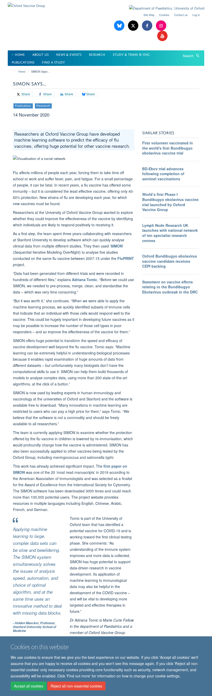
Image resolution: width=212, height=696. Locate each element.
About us (40, 54)
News (22, 71)
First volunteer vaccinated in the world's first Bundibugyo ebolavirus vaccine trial (167, 148)
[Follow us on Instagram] (161, 25)
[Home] (12, 71)
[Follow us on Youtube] (162, 36)
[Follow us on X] (133, 25)
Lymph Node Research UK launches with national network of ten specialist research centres (170, 233)
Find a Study (53, 61)
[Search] (197, 55)
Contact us (181, 15)
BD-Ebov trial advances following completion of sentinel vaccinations (163, 173)
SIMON (117, 246)
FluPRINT (125, 258)
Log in (196, 15)
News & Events (68, 54)
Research (97, 54)
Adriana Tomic (84, 279)
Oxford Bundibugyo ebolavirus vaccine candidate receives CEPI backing (169, 261)
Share (25, 94)
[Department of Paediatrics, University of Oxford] (162, 8)
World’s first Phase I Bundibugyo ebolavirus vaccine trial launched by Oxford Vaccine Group (170, 202)
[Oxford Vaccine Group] (26, 3)
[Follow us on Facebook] (147, 25)
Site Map (148, 15)
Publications (23, 61)
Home (20, 54)
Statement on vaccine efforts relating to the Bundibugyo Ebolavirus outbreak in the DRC (170, 287)
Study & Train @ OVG (131, 54)
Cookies (164, 15)
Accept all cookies (28, 686)
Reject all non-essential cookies (76, 686)
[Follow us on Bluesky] (119, 25)
